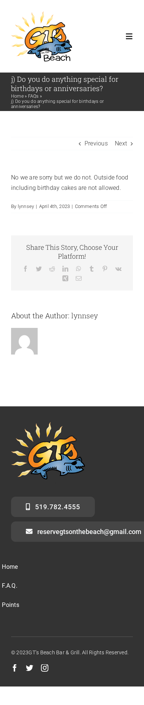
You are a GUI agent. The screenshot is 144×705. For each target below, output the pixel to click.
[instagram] (44, 668)
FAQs (33, 96)
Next (121, 143)
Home (17, 96)
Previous (96, 143)
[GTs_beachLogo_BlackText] (41, 13)
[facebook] (14, 668)
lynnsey (26, 206)
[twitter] (29, 668)
